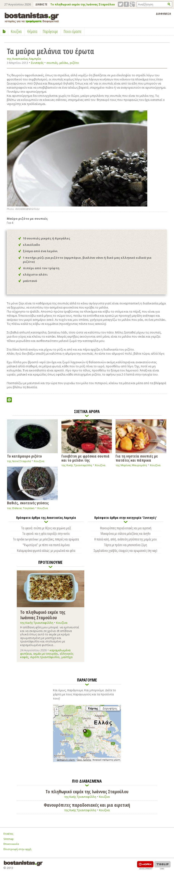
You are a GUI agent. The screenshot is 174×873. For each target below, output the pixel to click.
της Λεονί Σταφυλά (19, 461)
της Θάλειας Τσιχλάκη (20, 508)
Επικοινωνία (11, 844)
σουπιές (52, 63)
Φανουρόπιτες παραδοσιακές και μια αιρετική (125, 528)
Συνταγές (37, 63)
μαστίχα (66, 657)
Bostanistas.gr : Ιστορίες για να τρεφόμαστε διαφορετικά (32, 17)
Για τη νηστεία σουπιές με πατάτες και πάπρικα (137, 457)
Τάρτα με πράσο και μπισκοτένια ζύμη (125, 544)
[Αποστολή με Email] (9, 399)
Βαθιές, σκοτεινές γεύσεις (28, 502)
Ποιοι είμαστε (73, 31)
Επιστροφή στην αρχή (17, 849)
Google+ (132, 4)
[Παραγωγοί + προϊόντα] (87, 761)
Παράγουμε (50, 31)
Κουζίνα (39, 461)
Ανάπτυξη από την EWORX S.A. (145, 865)
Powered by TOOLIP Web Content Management (162, 865)
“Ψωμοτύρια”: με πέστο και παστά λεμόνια (46, 544)
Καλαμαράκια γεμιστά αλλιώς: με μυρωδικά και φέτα (46, 550)
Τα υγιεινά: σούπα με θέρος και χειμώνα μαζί (46, 528)
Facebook (126, 4)
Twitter (120, 4)
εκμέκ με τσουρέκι (45, 654)
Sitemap (8, 839)
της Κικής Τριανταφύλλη (76, 465)
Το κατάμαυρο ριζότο (24, 455)
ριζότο (74, 63)
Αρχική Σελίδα (4, 31)
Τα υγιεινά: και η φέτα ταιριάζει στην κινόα (46, 533)
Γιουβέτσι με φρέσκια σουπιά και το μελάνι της (85, 457)
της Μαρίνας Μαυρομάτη (131, 465)
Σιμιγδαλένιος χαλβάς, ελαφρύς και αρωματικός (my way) (125, 550)
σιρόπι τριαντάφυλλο (45, 657)
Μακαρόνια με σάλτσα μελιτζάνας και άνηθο (126, 533)
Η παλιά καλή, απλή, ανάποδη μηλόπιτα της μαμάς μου (125, 539)
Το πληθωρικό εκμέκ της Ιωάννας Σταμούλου (82, 4)
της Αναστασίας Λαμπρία (24, 58)
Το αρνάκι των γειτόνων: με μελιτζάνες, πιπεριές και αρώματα (46, 539)
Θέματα (32, 31)
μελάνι (63, 63)
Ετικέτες (8, 833)
